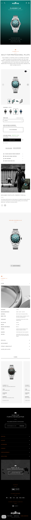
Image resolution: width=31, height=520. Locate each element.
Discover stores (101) (15, 472)
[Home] (15, 3)
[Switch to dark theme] (28, 71)
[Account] (26, 3)
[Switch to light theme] (26, 71)
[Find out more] (11, 382)
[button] (2, 3)
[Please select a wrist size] (12, 140)
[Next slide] (28, 85)
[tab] (15, 357)
